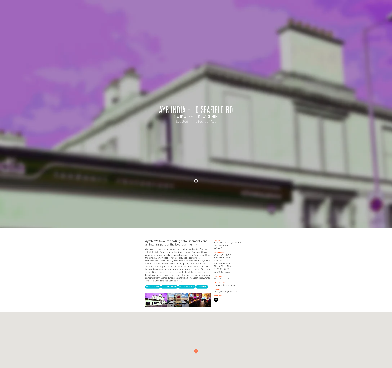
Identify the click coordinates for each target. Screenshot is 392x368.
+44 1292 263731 (222, 278)
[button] (196, 351)
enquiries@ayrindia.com (225, 285)
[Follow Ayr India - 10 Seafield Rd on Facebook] (216, 300)
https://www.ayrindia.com (226, 291)
